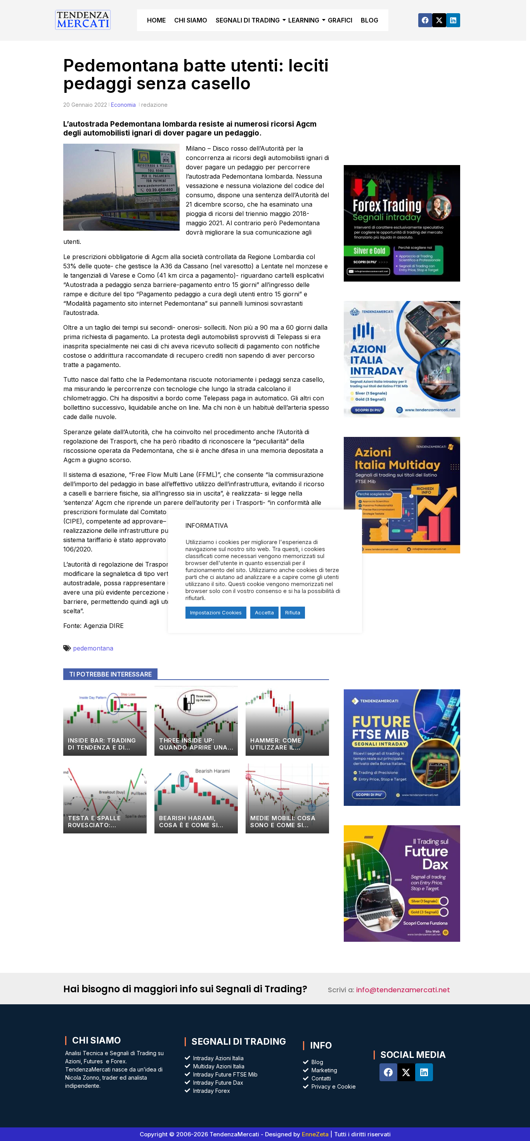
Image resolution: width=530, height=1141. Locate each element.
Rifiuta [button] (292, 612)
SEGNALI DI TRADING (248, 20)
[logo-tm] (83, 19)
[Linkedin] (453, 20)
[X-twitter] (439, 20)
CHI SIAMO (190, 20)
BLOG (369, 20)
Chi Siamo (96, 1040)
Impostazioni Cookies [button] (216, 612)
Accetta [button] (264, 612)
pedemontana (93, 648)
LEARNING (303, 20)
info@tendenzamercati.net (403, 990)
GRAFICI (340, 20)
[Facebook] (425, 20)
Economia (123, 104)
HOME (156, 20)
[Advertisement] (402, 108)
